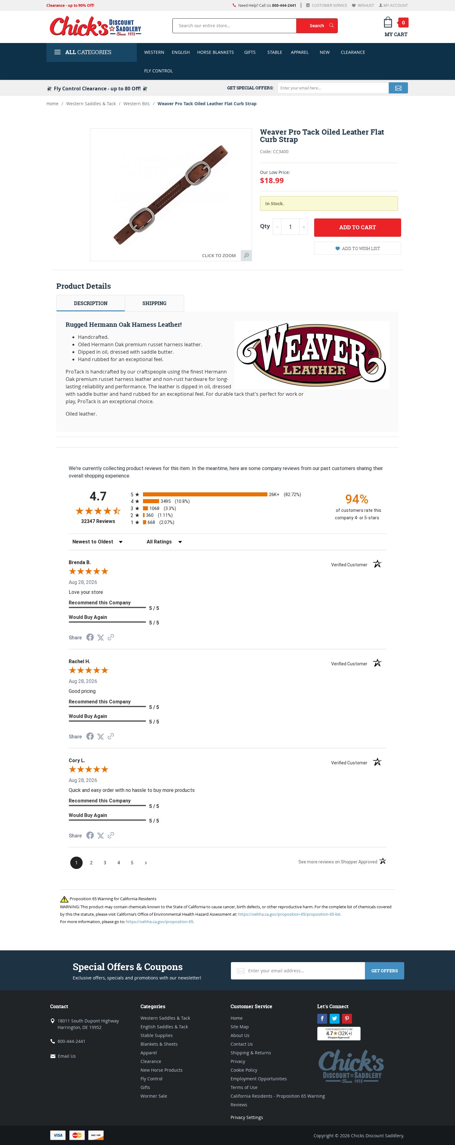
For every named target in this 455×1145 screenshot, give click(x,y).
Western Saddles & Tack (91, 103)
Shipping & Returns (251, 1053)
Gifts (250, 52)
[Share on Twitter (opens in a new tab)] (100, 638)
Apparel (300, 52)
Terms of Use (244, 1087)
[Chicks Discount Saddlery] (98, 25)
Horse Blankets (215, 52)
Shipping (154, 303)
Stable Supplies (157, 1035)
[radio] (227, 494)
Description (90, 303)
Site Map (240, 1027)
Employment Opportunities (259, 1079)
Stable (274, 52)
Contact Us (242, 1044)
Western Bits (137, 103)
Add (357, 227)
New (325, 52)
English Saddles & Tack (164, 1027)
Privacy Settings (247, 1117)
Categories (88, 52)
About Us (240, 1035)
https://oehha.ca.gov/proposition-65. (160, 921)
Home (52, 103)
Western (154, 52)
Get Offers (384, 971)
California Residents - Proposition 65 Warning (278, 1096)
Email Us (67, 1056)
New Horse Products (162, 1070)
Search (323, 25)
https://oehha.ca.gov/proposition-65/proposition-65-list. (289, 914)
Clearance (353, 52)
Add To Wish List (361, 248)
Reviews (239, 1105)
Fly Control (158, 71)
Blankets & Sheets (159, 1044)
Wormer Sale (154, 1096)
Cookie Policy (244, 1070)
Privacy (238, 1061)
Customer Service (329, 5)
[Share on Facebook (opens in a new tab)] (90, 638)
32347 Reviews (104, 521)
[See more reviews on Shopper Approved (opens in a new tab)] (110, 638)
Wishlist (365, 5)
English (181, 52)
